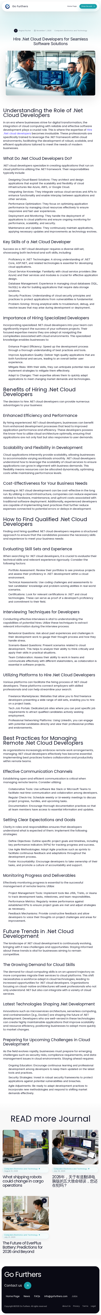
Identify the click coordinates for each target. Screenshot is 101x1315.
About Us (66, 1306)
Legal (93, 1306)
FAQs (37, 1296)
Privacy (76, 1306)
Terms (85, 1306)
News (27, 1296)
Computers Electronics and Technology (70, 30)
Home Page (12, 1296)
